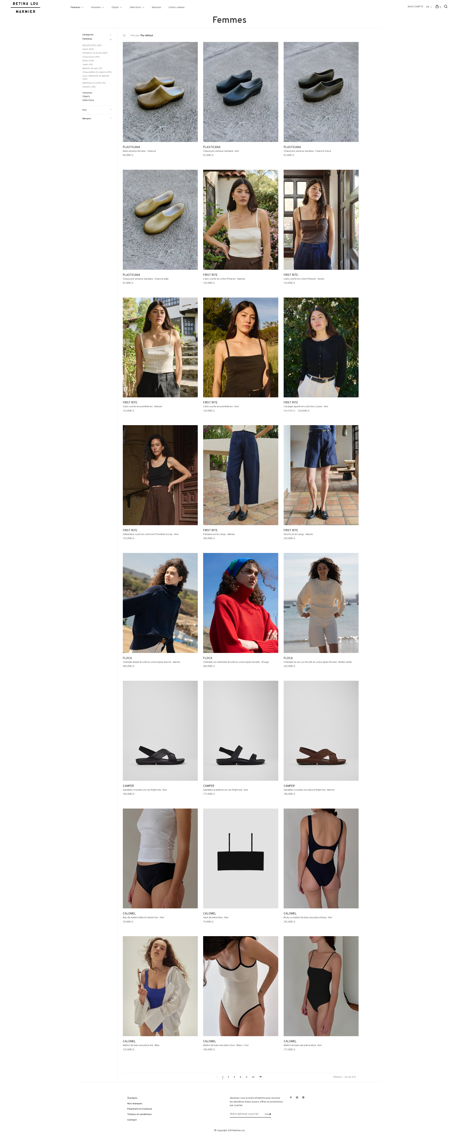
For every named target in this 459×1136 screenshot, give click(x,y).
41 (253, 1077)
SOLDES (89, 87)
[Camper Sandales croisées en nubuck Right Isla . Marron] (321, 731)
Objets (115, 7)
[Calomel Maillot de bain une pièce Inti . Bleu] (160, 987)
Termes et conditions (139, 1114)
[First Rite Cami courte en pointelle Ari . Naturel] (160, 348)
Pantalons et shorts (94, 53)
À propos (132, 1098)
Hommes (96, 7)
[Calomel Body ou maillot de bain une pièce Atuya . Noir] (321, 859)
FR (427, 7)
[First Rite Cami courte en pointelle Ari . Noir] (240, 348)
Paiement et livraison (139, 1109)
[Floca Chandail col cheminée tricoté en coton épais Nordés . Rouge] (240, 603)
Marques (156, 7)
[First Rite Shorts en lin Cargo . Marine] (321, 476)
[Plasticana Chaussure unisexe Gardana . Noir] (240, 92)
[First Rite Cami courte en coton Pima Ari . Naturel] (240, 220)
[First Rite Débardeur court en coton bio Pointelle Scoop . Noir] (160, 476)
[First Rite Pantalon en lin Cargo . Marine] (240, 476)
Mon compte (415, 6)
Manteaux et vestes (94, 83)
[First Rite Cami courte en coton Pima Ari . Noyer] (321, 220)
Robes (88, 61)
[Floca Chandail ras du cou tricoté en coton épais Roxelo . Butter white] (321, 603)
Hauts (88, 49)
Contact (132, 1119)
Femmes (75, 7)
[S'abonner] (267, 1114)
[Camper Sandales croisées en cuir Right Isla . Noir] (160, 731)
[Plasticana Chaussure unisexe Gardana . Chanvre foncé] (321, 92)
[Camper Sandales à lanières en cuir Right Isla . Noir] (240, 731)
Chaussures (91, 57)
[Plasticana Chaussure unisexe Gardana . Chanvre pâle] (160, 220)
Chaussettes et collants (97, 72)
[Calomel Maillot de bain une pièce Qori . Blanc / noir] (240, 987)
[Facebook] (291, 1098)
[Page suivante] (260, 1077)
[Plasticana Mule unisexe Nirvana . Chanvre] (160, 92)
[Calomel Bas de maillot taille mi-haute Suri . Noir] (160, 859)
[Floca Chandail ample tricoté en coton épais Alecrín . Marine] (160, 603)
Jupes (87, 64)
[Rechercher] (446, 7)
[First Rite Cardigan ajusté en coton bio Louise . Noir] (321, 348)
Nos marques (134, 1103)
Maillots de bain (92, 68)
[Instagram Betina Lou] (297, 1098)
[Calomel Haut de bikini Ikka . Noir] (240, 859)
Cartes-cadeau (176, 7)
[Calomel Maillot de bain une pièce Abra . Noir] (321, 987)
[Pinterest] (303, 1098)
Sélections (135, 7)
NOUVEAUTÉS (92, 45)
